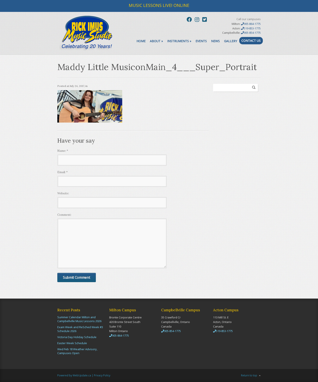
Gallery (230, 41)
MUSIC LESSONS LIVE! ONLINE (159, 5)
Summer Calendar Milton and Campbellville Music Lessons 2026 (79, 319)
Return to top (249, 375)
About (156, 41)
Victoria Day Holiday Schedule (76, 337)
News (215, 41)
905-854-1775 (252, 33)
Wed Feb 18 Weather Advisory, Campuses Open (77, 351)
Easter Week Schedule (72, 343)
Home (141, 41)
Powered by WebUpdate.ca (74, 375)
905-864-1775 (252, 24)
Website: (63, 193)
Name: (62, 151)
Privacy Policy (102, 375)
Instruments (179, 41)
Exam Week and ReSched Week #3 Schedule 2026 (80, 329)
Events (201, 41)
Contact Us (251, 40)
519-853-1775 (252, 28)
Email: (62, 172)
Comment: (64, 215)
